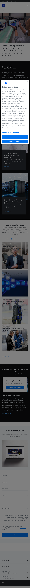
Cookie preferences (15, 137)
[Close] (27, 81)
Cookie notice (6, 132)
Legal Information (14, 132)
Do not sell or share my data (15, 141)
